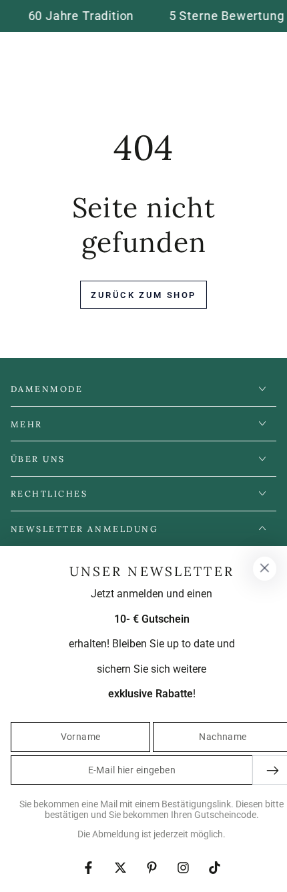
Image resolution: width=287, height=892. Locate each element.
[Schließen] (264, 568)
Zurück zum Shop (143, 295)
